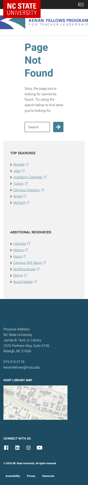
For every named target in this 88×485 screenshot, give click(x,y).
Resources (48, 475)
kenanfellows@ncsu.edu (21, 367)
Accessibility (13, 475)
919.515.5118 (13, 362)
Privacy (31, 475)
